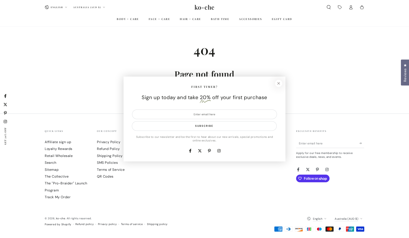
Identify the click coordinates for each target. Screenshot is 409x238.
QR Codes (105, 176)
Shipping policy (157, 224)
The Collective (57, 176)
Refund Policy (108, 149)
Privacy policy (107, 224)
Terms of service (132, 224)
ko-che (60, 218)
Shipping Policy (110, 156)
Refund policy (84, 224)
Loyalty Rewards (58, 149)
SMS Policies (107, 162)
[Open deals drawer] (339, 7)
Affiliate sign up (58, 142)
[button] (328, 7)
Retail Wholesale (59, 156)
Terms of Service (111, 169)
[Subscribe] (361, 143)
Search (50, 162)
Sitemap (52, 169)
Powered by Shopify (58, 224)
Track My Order (58, 197)
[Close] (278, 83)
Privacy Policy (108, 142)
